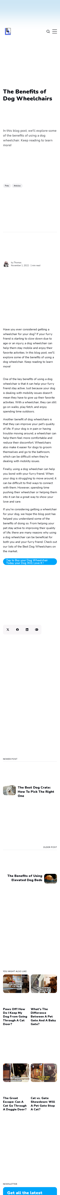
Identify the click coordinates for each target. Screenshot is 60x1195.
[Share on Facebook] (17, 629)
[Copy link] (36, 629)
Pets (7, 185)
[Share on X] (8, 629)
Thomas (17, 262)
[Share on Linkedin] (27, 629)
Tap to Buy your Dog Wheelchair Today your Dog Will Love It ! (27, 561)
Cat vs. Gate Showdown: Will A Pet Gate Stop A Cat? (43, 1103)
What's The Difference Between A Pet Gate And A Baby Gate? (43, 1016)
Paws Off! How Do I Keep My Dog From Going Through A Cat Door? (15, 1016)
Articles (17, 185)
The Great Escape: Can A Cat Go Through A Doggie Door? (15, 1103)
